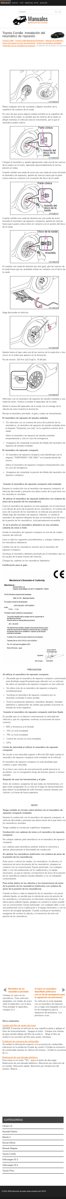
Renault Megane (9, 1148)
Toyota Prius (8, 1170)
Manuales (5, 3)
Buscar (43, 3)
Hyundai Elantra (9, 1131)
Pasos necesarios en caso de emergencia (18, 43)
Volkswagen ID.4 (10, 1165)
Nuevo (15, 3)
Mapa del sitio (31, 3)
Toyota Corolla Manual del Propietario (29, 40)
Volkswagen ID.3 (10, 1159)
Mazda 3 (6, 1137)
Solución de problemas (54, 40)
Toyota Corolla (8, 40)
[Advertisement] (33, 58)
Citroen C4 (7, 1126)
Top (21, 3)
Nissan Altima (8, 1143)
